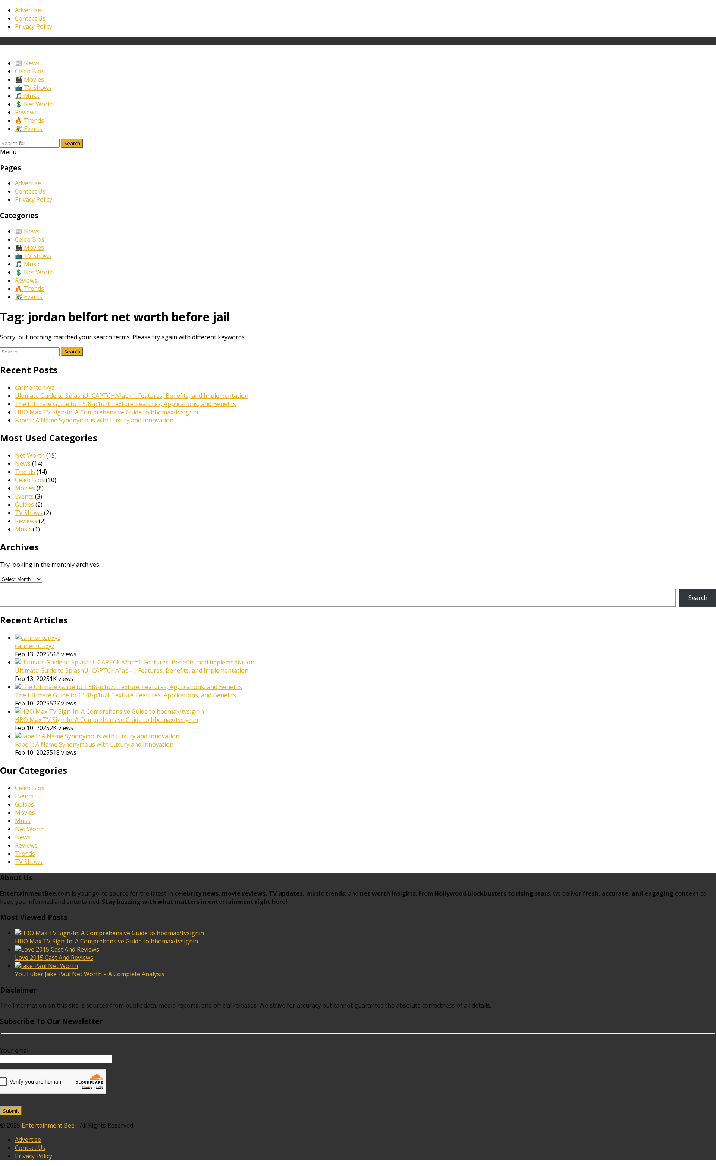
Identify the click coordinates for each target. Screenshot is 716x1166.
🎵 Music (27, 96)
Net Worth (30, 455)
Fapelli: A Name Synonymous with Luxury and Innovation (94, 420)
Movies (25, 488)
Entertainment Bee (48, 1125)
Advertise (28, 10)
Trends (25, 472)
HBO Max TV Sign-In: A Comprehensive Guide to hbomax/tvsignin (106, 412)
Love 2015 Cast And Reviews (54, 957)
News (23, 463)
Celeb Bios (29, 71)
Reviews (26, 112)
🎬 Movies (29, 79)
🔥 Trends (29, 120)
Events (24, 496)
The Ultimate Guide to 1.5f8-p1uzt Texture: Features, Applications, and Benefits (125, 404)
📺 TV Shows (33, 88)
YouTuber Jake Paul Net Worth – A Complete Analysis (89, 974)
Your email (15, 1050)
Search (72, 143)
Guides (24, 504)
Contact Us (30, 18)
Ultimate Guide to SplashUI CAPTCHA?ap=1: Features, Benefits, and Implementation (131, 396)
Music (23, 529)
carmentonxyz (34, 387)
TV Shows (29, 513)
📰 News (27, 63)
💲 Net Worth (34, 104)
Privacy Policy (33, 26)
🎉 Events (29, 129)
